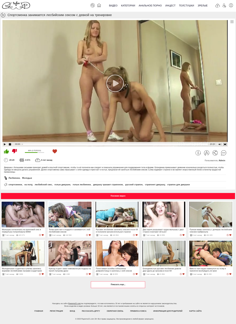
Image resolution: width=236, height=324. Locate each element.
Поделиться (215, 153)
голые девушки (62, 184)
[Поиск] (93, 5)
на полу (28, 184)
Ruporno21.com (74, 303)
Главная (38, 311)
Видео (113, 5)
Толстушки (186, 5)
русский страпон (134, 184)
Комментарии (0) (224, 153)
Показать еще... (118, 284)
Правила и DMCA (138, 311)
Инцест (170, 5)
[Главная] (99, 6)
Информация (198, 153)
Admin (222, 160)
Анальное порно (150, 5)
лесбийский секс (43, 184)
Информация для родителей (167, 311)
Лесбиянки (14, 178)
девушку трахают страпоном (108, 184)
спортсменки (15, 184)
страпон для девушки (178, 184)
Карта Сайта (195, 311)
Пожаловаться (207, 153)
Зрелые (203, 5)
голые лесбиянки (82, 184)
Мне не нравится (14, 151)
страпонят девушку (155, 184)
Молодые (27, 178)
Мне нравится (6, 151)
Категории (128, 5)
